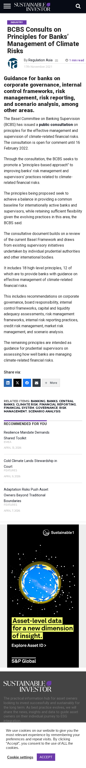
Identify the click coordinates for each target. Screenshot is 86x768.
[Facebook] (27, 383)
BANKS (52, 401)
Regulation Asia (40, 60)
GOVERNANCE (47, 408)
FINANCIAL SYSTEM (19, 408)
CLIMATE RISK (27, 404)
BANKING (38, 401)
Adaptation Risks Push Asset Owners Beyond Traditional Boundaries (26, 495)
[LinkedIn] (8, 383)
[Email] (36, 383)
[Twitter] (17, 383)
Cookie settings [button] (20, 757)
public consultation (56, 124)
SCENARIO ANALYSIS (44, 411)
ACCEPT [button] (46, 757)
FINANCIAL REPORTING (57, 404)
